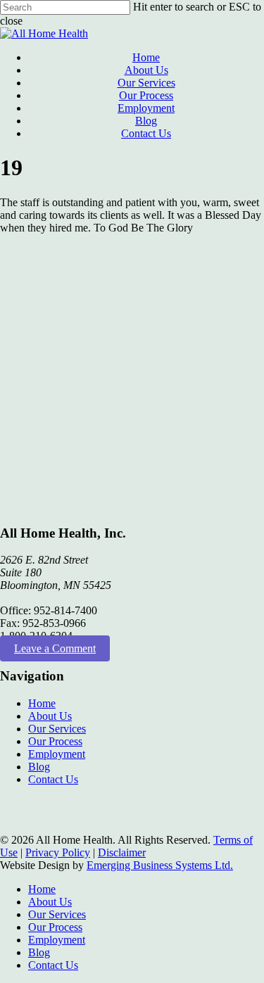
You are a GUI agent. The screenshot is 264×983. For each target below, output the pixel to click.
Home (42, 703)
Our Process (55, 741)
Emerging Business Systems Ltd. (160, 865)
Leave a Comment (55, 648)
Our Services (57, 729)
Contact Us (53, 779)
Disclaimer (122, 852)
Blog (39, 767)
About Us (50, 716)
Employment (56, 754)
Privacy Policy (57, 852)
